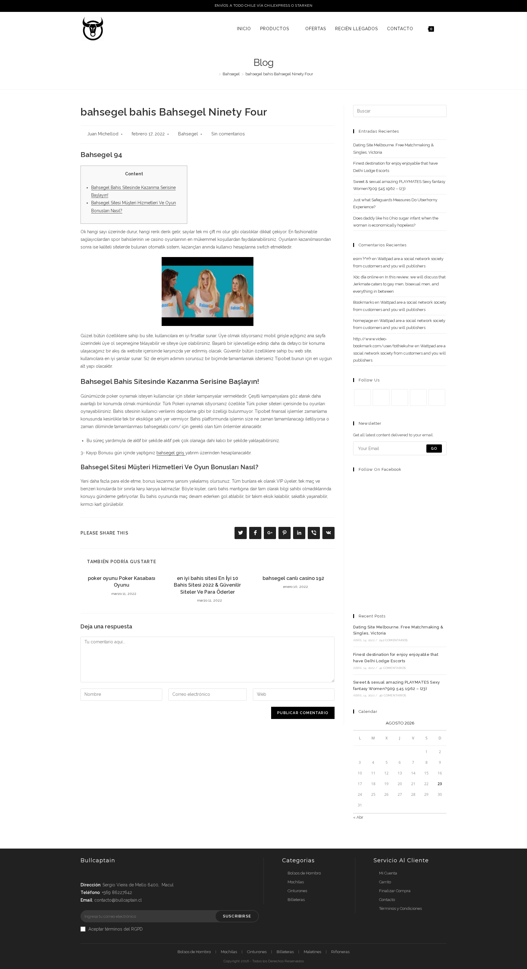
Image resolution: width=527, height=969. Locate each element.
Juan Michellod (102, 133)
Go (434, 448)
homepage (363, 320)
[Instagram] (399, 397)
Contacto (387, 899)
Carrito (385, 882)
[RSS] (436, 397)
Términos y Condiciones (400, 908)
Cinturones (297, 891)
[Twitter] (362, 397)
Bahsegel (188, 133)
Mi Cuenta (388, 873)
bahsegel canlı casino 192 (293, 578)
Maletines (312, 951)
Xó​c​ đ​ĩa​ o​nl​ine (365, 277)
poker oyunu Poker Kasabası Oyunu (121, 581)
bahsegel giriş (170, 452)
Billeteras (296, 899)
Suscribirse (237, 916)
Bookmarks (363, 302)
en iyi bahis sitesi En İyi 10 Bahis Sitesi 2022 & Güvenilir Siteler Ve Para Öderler (207, 585)
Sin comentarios (228, 133)
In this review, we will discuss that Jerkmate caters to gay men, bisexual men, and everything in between (399, 284)
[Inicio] (215, 74)
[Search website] (445, 28)
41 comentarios (392, 668)
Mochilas (296, 882)
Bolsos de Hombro (304, 873)
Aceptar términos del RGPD (115, 929)
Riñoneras (340, 951)
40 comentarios (392, 695)
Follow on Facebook (380, 469)
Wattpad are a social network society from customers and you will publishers (399, 353)
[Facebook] (381, 397)
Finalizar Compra (394, 891)
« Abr (358, 817)
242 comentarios (393, 640)
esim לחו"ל (362, 258)
